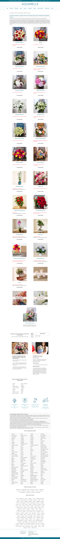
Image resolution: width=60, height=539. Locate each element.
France (16, 12)
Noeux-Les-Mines (33, 476)
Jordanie (31, 511)
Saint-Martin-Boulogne (44, 456)
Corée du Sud (34, 504)
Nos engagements (22, 533)
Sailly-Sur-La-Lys (43, 446)
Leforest (31, 446)
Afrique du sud (21, 498)
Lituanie (38, 513)
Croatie (43, 504)
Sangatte (42, 465)
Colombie (29, 504)
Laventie (31, 442)
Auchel (14, 390)
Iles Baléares (18, 510)
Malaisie (29, 514)
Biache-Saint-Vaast (15, 467)
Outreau (31, 483)
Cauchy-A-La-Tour (16, 387)
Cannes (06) (32, 489)
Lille (21, 393)
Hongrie (36, 508)
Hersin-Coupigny (23, 480)
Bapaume (13, 458)
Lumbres (31, 460)
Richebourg (42, 440)
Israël (18, 511)
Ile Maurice (40, 508)
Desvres (22, 449)
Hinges (22, 483)
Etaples (22, 461)
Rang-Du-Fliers (43, 438)
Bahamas (30, 501)
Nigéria (42, 516)
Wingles (42, 483)
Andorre (34, 498)
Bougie (34, 8)
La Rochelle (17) (41, 489)
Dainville (22, 447)
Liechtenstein (34, 513)
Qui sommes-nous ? (23, 532)
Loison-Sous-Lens (33, 456)
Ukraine (35, 526)
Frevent (14, 383)
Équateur (43, 505)
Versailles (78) (38, 492)
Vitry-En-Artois (43, 479)
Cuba (17, 505)
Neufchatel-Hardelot (33, 475)
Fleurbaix (22, 464)
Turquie (32, 526)
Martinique (38, 514)
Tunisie (23, 526)
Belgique (42, 501)
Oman (34, 517)
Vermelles (42, 471)
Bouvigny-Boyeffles (15, 474)
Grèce (43, 507)
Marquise (31, 465)
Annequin (13, 442)
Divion (14, 385)
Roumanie (19, 521)
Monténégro (30, 516)
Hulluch (31, 435)
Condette (22, 438)
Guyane (24, 508)
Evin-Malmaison (23, 463)
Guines (22, 474)
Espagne (18, 507)
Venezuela (25, 527)
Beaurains (13, 461)
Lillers (31, 453)
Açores (17, 498)
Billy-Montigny (14, 469)
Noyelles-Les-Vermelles (34, 479)
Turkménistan (28, 526)
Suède (29, 524)
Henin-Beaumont (23, 479)
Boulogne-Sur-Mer (15, 472)
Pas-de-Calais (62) (20, 12)
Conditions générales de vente (32, 533)
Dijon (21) (36, 489)
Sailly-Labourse (43, 445)
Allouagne (22, 387)
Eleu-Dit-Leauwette (24, 457)
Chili (20, 504)
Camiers (13, 483)
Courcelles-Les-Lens (24, 443)
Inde (36, 510)
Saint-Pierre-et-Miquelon (20, 523)
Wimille (42, 482)
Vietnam (29, 527)
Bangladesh (38, 501)
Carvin (22, 434)
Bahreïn (34, 501)
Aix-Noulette (14, 436)
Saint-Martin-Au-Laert (44, 454)
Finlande (32, 507)
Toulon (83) (27, 492)
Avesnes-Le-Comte (16, 391)
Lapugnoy (32, 440)
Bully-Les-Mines (14, 478)
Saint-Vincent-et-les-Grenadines (30, 523)
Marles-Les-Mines (15, 393)
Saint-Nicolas (43, 457)
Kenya (34, 511)
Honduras (27, 508)
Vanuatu (43, 526)
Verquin (42, 474)
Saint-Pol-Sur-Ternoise (26, 12)
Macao (17, 514)
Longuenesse (32, 457)
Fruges (22, 389)
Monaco (26, 516)
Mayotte (43, 514)
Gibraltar (39, 507)
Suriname (35, 524)
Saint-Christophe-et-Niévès (33, 521)
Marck (31, 461)
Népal (34, 516)
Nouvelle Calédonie (23, 517)
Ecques (22, 456)
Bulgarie (38, 502)
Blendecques (14, 471)
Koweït (42, 511)
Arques (13, 447)
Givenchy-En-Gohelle (24, 469)
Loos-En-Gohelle (33, 458)
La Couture (32, 438)
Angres (13, 439)
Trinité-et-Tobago (18, 526)
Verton (42, 475)
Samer (42, 464)
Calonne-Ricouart (15, 386)
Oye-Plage (42, 434)
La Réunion (22, 513)
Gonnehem (22, 471)
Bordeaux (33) (18, 489)
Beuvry (13, 465)
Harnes (22, 478)
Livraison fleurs (11, 12)
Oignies (31, 482)
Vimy (41, 476)
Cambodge (42, 502)
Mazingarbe (32, 467)
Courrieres (22, 445)
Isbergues (31, 436)
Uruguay (39, 526)
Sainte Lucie (37, 523)
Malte (32, 514)
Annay (13, 440)
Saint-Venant (43, 460)
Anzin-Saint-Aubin (15, 445)
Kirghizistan (38, 511)
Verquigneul (43, 472)
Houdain (14, 389)
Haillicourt (22, 386)
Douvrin (22, 453)
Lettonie (26, 513)
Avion (13, 457)
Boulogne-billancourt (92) (25, 489)
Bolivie (18, 502)
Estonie (22, 507)
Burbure (22, 385)
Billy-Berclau (14, 468)
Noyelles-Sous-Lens (33, 480)
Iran (43, 510)
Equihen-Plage (23, 460)
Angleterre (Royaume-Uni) (40, 498)
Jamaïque (24, 511)
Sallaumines (43, 463)
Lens (31, 447)
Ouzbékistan (38, 517)
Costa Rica (39, 504)
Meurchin (31, 471)
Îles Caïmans (23, 510)
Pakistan (42, 517)
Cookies (29, 535)
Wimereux (42, 480)
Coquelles (22, 439)
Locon (31, 454)
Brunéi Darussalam (33, 502)
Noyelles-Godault (33, 478)
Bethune (13, 464)
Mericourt (31, 468)
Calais (13, 480)
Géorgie (36, 507)
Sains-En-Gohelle (43, 447)
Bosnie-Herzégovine (23, 502)
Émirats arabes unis (37, 505)
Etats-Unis (25, 507)
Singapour (17, 524)
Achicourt (13, 434)
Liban (30, 513)
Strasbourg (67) (22, 492)
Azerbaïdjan (26, 501)
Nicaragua (38, 516)
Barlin (13, 460)
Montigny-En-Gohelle (33, 472)
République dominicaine (39, 520)
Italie (20, 511)
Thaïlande (43, 524)
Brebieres (13, 475)
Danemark (24, 505)
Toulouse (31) (33, 492)
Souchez (42, 467)
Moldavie (22, 516)
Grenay (22, 472)
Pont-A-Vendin (43, 435)
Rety (41, 439)
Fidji (29, 507)
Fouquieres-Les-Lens (24, 465)
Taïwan (39, 524)
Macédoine (21, 514)
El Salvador (31, 505)
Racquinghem (43, 436)
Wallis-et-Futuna (34, 527)
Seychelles (42, 523)
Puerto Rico (30, 520)
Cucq (21, 446)
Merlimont (32, 469)
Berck (12, 463)
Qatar (34, 520)
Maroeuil (31, 464)
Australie (18, 501)
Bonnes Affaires (40, 8)
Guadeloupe (20, 508)
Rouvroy (42, 443)
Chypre (26, 504)
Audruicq (13, 453)
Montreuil (31, 474)
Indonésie (39, 510)
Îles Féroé (33, 510)
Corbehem (22, 440)
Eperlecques (23, 458)
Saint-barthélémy (25, 521)
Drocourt (22, 454)
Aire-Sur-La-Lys (14, 435)
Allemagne (29, 498)
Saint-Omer (42, 458)
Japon (27, 511)
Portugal (25, 520)
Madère (25, 514)
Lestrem (31, 449)
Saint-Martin (40, 521)
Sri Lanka (25, 524)
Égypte (28, 505)
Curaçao (20, 505)
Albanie (26, 498)
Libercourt (32, 450)
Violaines (42, 478)
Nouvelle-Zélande (29, 517)
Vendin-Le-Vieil (43, 468)
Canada (17, 504)
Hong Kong (32, 508)
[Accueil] (7, 8)
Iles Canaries (28, 510)
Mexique (19, 516)
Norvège (17, 517)
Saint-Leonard (43, 453)
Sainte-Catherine (43, 461)
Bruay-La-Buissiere (24, 383)
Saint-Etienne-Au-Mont (44, 449)
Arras (12, 449)
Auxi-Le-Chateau (14, 454)
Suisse (32, 524)
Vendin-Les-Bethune (44, 469)
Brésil (28, 502)
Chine (23, 504)
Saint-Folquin (43, 450)
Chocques (22, 436)
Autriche (22, 501)
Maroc (35, 514)
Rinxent (42, 442)
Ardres (13, 446)
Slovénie (21, 524)
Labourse (31, 439)
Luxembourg (42, 513)
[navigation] (11, 8)
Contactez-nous (35, 0)
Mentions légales (30, 532)
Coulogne (22, 442)
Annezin (13, 443)
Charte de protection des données (33, 534)
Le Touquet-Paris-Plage (34, 445)
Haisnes (22, 476)
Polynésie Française (20, 520)
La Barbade (17, 513)
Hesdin (22, 390)
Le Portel (31, 443)
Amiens (22, 391)
